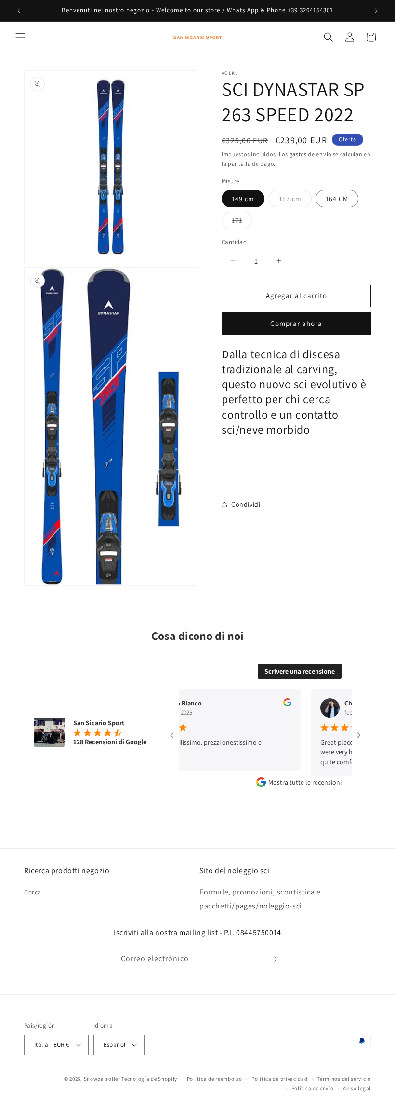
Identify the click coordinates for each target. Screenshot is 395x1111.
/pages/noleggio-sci (267, 906)
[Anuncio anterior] (18, 10)
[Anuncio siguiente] (376, 10)
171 (242, 222)
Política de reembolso (214, 1078)
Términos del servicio (344, 1078)
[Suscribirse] (273, 959)
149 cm (243, 198)
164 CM (337, 198)
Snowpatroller (102, 1078)
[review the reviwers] (277, 704)
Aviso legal (357, 1088)
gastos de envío (311, 154)
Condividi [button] (245, 504)
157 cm (295, 200)
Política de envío (312, 1088)
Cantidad (234, 242)
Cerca (32, 892)
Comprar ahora (296, 323)
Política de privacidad (279, 1078)
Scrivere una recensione (299, 671)
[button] (20, 37)
